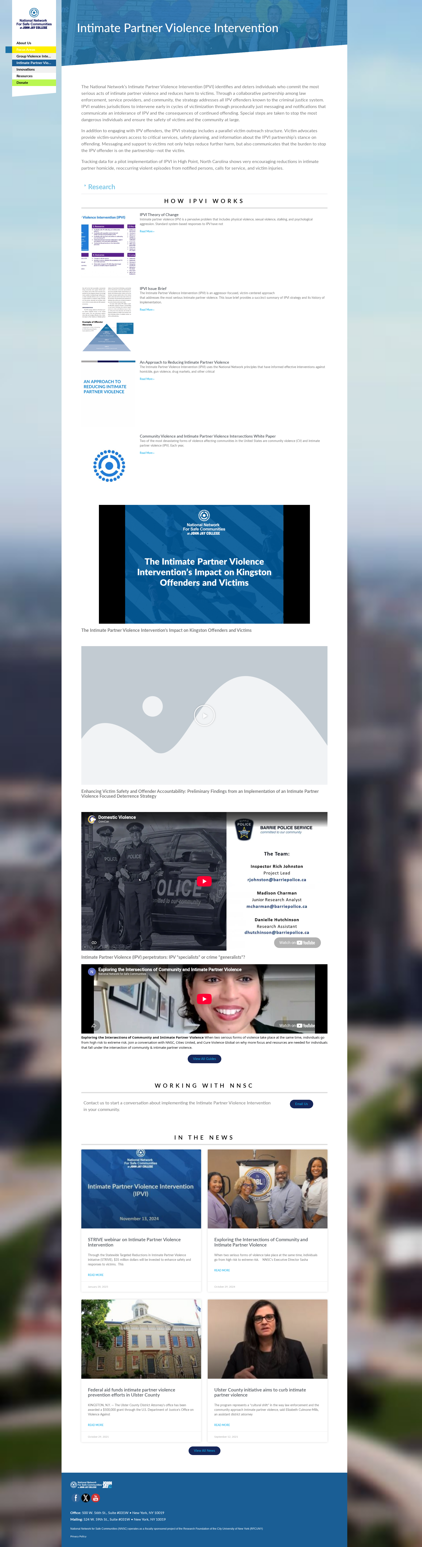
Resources (24, 76)
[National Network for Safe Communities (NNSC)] (34, 17)
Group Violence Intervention (36, 56)
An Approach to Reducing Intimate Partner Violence (184, 363)
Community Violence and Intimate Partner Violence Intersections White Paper (208, 436)
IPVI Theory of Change (159, 215)
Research (101, 187)
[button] (204, 187)
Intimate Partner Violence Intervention (36, 63)
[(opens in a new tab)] (141, 1339)
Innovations (25, 69)
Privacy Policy (78, 1536)
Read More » (147, 231)
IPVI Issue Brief (153, 289)
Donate (22, 82)
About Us (23, 43)
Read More (96, 1275)
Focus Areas (25, 49)
